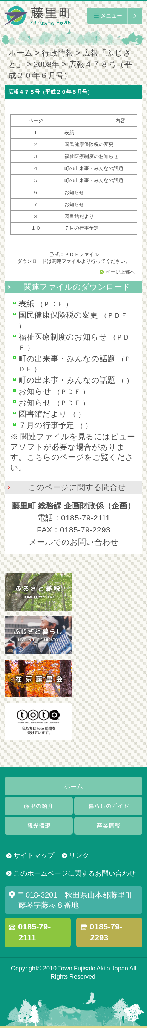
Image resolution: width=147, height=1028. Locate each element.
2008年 (47, 64)
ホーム (20, 53)
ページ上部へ (120, 272)
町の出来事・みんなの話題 (66, 358)
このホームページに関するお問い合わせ (75, 873)
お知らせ (34, 391)
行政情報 (58, 53)
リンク (79, 855)
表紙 (26, 303)
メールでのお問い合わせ (74, 542)
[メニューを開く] (114, 16)
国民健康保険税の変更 (58, 315)
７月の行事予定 (46, 425)
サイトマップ (34, 855)
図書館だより (42, 413)
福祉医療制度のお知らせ (62, 336)
